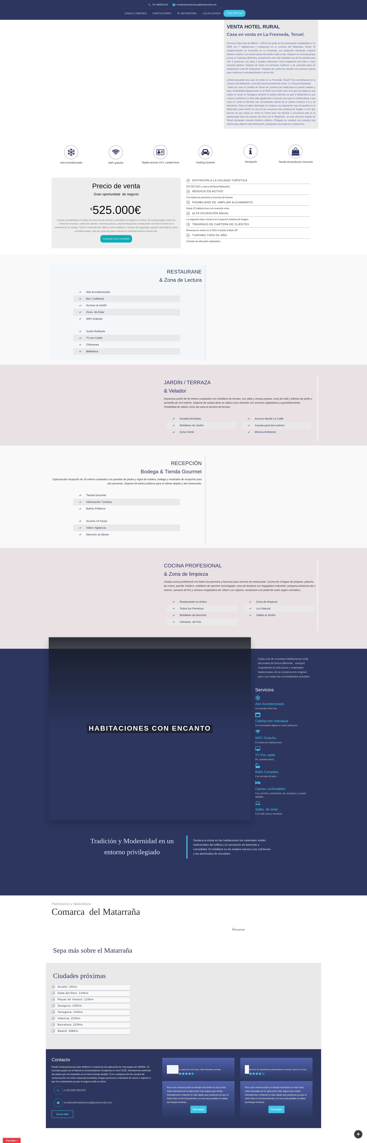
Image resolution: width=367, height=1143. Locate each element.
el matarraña (187, 13)
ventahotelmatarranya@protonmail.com (196, 4)
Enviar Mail (62, 1114)
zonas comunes (136, 13)
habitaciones (162, 13)
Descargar (198, 1109)
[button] (70, 1089)
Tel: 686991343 (160, 4)
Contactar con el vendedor (116, 239)
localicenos (212, 13)
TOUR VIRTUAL (234, 13)
